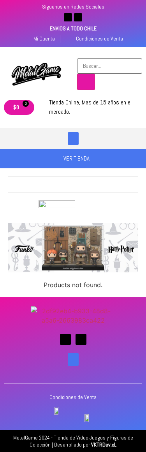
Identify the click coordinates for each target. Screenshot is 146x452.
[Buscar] (86, 82)
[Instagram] (78, 17)
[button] (73, 138)
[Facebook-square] (68, 17)
